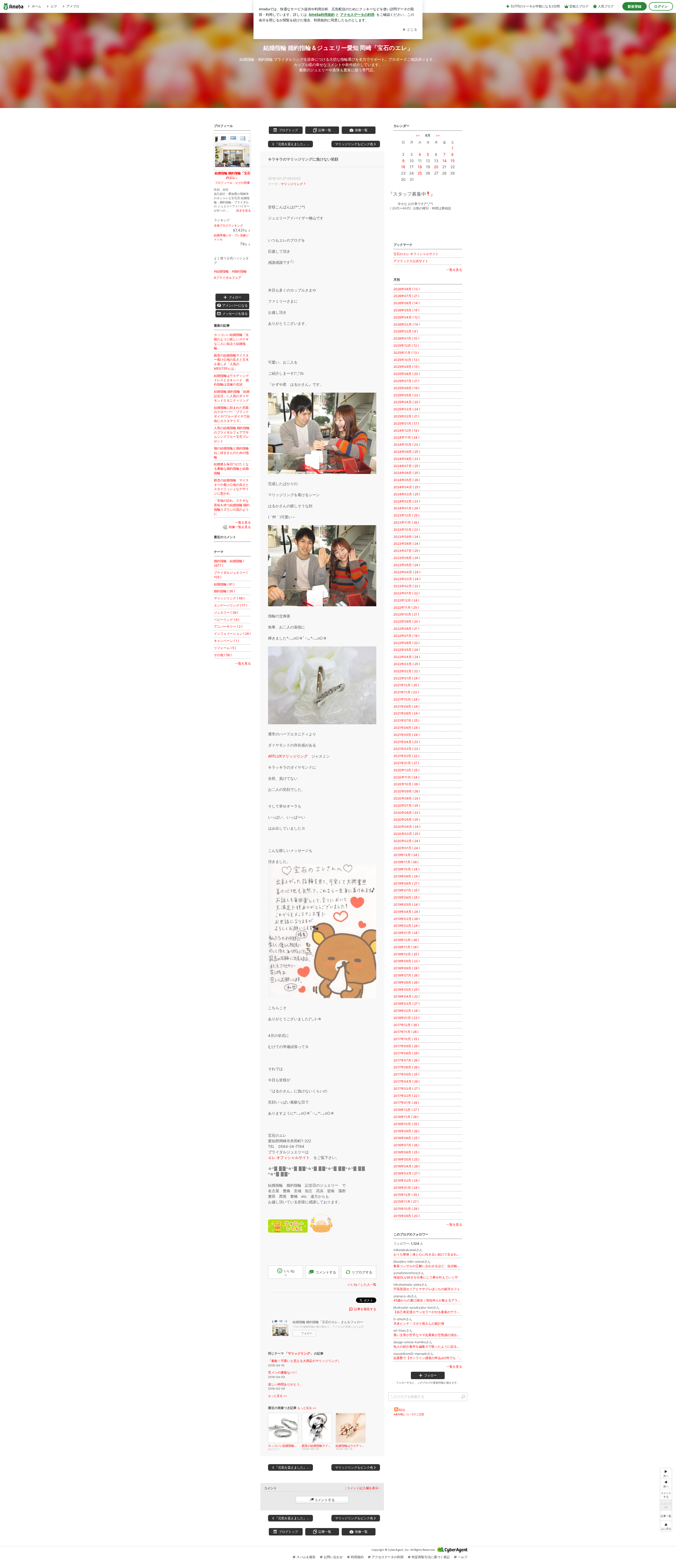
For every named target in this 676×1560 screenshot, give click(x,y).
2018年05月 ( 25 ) (406, 990)
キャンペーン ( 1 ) (226, 641)
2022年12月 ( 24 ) (406, 600)
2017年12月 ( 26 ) (406, 1025)
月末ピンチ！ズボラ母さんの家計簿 (418, 1324)
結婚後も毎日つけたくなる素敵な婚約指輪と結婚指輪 (231, 468)
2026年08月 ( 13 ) (406, 289)
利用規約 (357, 1557)
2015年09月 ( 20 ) (406, 1216)
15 (452, 160)
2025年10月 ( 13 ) (406, 360)
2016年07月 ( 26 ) (406, 1145)
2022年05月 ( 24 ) (406, 650)
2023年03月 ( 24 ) (406, 579)
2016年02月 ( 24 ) (406, 1180)
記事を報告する (365, 1309)
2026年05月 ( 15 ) (406, 310)
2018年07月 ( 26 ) (406, 975)
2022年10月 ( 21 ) (406, 614)
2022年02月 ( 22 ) (406, 671)
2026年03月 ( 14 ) (406, 324)
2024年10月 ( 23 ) (406, 445)
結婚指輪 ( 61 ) (224, 584)
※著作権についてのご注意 (408, 1414)
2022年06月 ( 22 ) (406, 643)
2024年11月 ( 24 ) (406, 437)
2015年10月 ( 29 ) (406, 1209)
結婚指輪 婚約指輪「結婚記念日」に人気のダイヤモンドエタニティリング (232, 395)
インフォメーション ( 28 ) (232, 634)
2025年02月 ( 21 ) (406, 416)
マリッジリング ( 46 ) (229, 598)
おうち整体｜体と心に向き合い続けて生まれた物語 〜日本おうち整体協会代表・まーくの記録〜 (427, 1254)
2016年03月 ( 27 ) (406, 1173)
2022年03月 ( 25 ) (406, 664)
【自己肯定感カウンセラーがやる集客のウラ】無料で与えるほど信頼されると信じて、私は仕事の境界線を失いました (427, 1312)
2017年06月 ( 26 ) (406, 1067)
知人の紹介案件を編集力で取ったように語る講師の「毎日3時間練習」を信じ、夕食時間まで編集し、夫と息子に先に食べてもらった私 (427, 1346)
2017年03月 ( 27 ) (406, 1089)
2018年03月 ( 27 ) (406, 1003)
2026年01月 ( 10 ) (406, 338)
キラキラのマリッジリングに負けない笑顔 (303, 159)
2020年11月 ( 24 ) (406, 777)
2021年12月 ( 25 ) (406, 685)
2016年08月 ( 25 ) (406, 1138)
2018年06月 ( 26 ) (406, 982)
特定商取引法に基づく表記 (431, 1557)
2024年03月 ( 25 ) (406, 494)
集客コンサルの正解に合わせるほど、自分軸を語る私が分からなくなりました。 (427, 1266)
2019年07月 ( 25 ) (406, 890)
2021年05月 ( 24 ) (406, 735)
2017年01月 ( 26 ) (406, 1103)
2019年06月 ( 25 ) (406, 897)
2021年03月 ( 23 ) (406, 749)
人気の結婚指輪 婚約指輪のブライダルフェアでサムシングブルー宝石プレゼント (232, 434)
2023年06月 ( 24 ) (406, 558)
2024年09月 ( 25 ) (406, 452)
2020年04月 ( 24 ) (406, 827)
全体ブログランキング (228, 225)
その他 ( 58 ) (223, 655)
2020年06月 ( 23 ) (406, 813)
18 (420, 167)
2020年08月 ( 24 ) (406, 798)
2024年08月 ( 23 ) (406, 459)
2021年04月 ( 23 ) (406, 742)
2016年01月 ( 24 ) (406, 1188)
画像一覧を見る (240, 527)
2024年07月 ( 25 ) (406, 466)
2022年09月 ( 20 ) (406, 621)
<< (418, 135)
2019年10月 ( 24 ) (406, 869)
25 (419, 173)
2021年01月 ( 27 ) (406, 763)
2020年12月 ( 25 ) (406, 770)
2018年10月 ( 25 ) (406, 954)
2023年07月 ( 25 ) (406, 551)
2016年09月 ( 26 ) (406, 1131)
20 (436, 167)
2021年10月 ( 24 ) (406, 699)
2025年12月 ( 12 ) (406, 345)
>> (438, 135)
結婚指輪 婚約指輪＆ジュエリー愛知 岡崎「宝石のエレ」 (338, 47)
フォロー (307, 1333)
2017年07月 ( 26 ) (406, 1060)
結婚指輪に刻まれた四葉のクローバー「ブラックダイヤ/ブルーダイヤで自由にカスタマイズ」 (232, 414)
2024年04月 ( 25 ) (406, 487)
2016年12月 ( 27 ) (406, 1110)
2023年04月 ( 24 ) (406, 572)
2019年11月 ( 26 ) (406, 862)
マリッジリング (292, 184)
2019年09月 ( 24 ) (406, 876)
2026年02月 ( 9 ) (405, 331)
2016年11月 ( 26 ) (406, 1117)
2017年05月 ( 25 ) (406, 1074)
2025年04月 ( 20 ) (406, 402)
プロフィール (223, 183)
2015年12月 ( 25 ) (406, 1195)
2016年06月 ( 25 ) (406, 1152)
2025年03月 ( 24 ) (406, 409)
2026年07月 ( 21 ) (406, 296)
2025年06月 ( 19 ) (406, 388)
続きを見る (243, 210)
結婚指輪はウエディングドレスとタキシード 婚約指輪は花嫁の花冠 (231, 380)
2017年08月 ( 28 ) (406, 1053)
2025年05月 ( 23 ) (406, 395)
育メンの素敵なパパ (282, 1372)
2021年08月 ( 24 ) (406, 713)
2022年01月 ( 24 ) (406, 678)
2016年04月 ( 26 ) (406, 1166)
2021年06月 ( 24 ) (406, 728)
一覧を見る (454, 270)
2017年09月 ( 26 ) (406, 1046)
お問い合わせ (333, 1557)
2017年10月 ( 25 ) (406, 1039)
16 (403, 167)
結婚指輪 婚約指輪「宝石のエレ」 (232, 175)
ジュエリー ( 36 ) (226, 612)
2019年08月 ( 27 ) (406, 883)
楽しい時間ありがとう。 (285, 1384)
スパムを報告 (306, 1557)
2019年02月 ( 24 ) (406, 926)
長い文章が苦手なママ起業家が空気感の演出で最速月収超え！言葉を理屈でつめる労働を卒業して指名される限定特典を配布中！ (427, 1335)
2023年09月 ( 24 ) (406, 537)
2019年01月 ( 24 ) (406, 933)
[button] (666, 1526)
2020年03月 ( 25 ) (406, 834)
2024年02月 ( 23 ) (406, 501)
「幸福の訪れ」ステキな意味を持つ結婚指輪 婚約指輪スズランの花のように (232, 507)
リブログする (362, 1272)
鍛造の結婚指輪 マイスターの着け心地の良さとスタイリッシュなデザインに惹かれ (231, 486)
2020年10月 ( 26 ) (406, 784)
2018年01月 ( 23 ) (406, 1018)
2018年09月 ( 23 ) (406, 961)
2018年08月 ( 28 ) (406, 968)
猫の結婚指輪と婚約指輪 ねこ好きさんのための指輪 (233, 452)
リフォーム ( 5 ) (225, 648)
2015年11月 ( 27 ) (406, 1202)
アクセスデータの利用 (387, 1557)
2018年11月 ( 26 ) (406, 947)
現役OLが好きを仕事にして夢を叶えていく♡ (425, 1277)
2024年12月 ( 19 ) (406, 431)
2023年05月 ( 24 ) (406, 565)
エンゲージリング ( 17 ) (230, 605)
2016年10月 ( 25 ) (406, 1124)
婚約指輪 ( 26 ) (224, 591)
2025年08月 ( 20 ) (406, 374)
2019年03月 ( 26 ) (406, 919)
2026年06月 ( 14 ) (406, 303)
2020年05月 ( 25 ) (406, 819)
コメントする (324, 1500)
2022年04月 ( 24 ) (406, 657)
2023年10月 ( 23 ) (406, 530)
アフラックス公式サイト (410, 261)
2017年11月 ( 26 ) (406, 1032)
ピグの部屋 (242, 183)
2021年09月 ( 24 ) (406, 706)
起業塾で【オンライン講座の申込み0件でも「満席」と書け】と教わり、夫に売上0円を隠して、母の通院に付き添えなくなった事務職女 (427, 1358)
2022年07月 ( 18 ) (406, 636)
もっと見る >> (277, 1396)
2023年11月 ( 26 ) (406, 522)
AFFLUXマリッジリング (288, 756)
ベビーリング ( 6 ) (226, 620)
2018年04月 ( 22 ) (406, 996)
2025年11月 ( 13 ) (406, 353)
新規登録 (634, 6)
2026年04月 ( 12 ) (406, 317)
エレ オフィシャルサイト (289, 1157)
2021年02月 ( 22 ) (406, 756)
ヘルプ (462, 1557)
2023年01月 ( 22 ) (406, 593)
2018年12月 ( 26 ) (406, 940)
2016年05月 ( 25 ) (406, 1159)
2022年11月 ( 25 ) (406, 607)
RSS (402, 1410)
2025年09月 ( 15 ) (406, 367)
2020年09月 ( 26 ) (406, 791)
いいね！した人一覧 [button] (362, 1284)
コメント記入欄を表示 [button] (362, 1488)
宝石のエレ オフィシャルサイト (416, 254)
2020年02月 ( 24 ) (406, 841)
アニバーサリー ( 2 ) (228, 626)
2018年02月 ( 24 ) (406, 1011)
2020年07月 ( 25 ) (406, 805)
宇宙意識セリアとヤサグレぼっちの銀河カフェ (426, 1289)
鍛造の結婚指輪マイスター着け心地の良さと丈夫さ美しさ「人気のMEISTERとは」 (231, 361)
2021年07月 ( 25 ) (406, 720)
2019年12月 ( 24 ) (406, 855)
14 (444, 160)
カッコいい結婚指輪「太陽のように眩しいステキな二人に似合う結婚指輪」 (231, 341)
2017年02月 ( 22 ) (406, 1096)
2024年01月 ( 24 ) (406, 508)
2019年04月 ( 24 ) (406, 912)
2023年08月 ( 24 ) (406, 544)
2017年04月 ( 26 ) (406, 1081)
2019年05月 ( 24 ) (406, 904)
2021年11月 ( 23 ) (406, 692)
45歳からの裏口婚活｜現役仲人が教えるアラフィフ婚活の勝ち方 (427, 1300)
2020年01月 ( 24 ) (406, 848)
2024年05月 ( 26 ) (406, 480)
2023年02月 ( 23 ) (406, 586)
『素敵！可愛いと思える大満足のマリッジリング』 (304, 1361)
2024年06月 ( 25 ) (406, 473)
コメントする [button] (326, 1272)
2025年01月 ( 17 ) (406, 423)
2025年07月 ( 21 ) (406, 381)
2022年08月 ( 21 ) (406, 629)
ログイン (661, 6)
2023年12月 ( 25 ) (406, 515)
